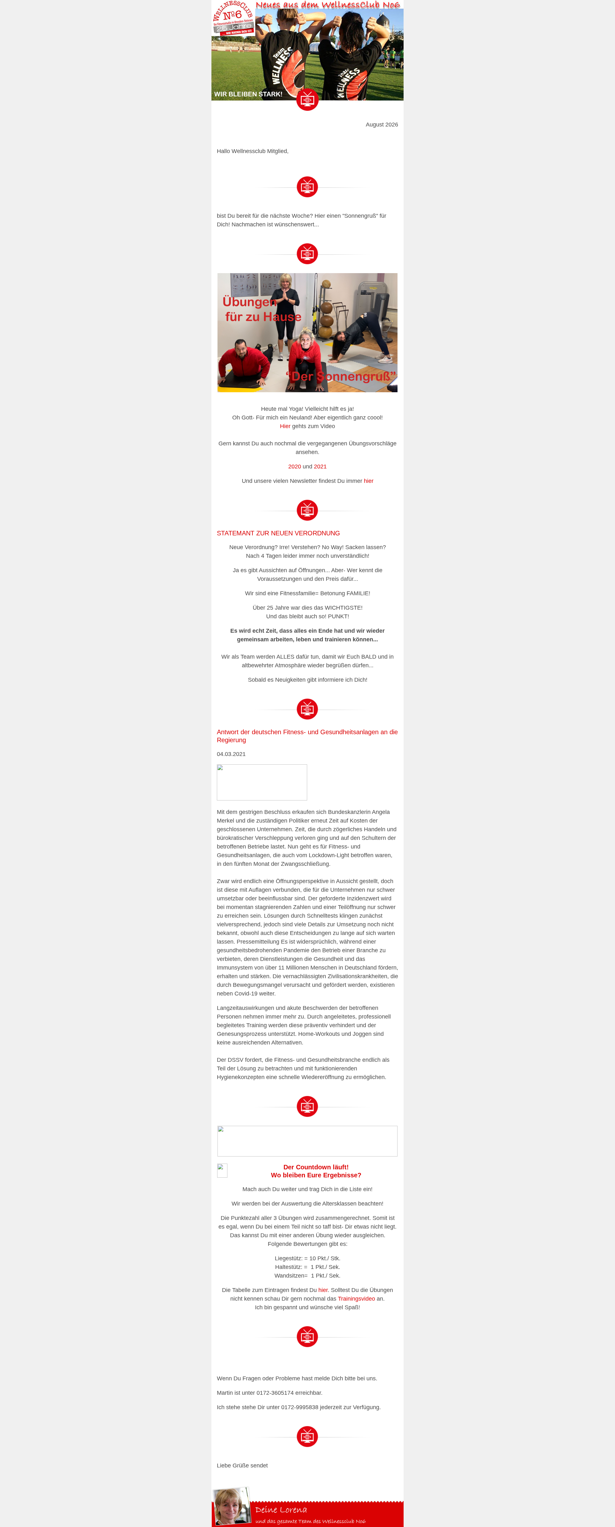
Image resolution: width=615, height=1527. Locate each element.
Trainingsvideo (356, 1299)
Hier (285, 426)
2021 (320, 466)
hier (368, 481)
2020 (294, 466)
